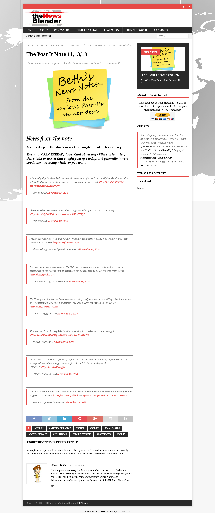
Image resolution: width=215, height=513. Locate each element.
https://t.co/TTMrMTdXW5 (44, 306)
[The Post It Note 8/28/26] (163, 59)
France (80, 428)
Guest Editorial (86, 30)
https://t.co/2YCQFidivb (65, 395)
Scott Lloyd (104, 434)
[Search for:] (173, 36)
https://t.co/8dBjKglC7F (111, 182)
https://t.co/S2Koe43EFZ (43, 335)
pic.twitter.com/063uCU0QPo (70, 214)
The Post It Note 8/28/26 (160, 75)
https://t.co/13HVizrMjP (66, 242)
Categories (161, 30)
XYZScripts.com (123, 512)
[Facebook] (189, 6)
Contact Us (61, 30)
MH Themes (82, 503)
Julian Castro (112, 428)
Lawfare (141, 188)
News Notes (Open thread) (88, 63)
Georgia (94, 428)
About (44, 30)
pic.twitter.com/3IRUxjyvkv (45, 185)
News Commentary (51, 45)
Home (29, 30)
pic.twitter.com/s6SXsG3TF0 (112, 395)
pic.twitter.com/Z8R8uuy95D (156, 157)
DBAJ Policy (111, 30)
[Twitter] (183, 6)
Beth (68, 63)
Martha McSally (38, 434)
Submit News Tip (136, 30)
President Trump (82, 434)
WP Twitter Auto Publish (95, 512)
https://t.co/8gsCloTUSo (42, 274)
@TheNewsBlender (150, 146)
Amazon (38, 428)
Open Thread (60, 434)
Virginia (121, 434)
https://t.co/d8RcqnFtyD (160, 150)
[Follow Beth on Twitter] (52, 485)
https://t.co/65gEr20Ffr (42, 214)
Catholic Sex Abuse (60, 428)
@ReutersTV (90, 395)
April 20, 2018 (148, 165)
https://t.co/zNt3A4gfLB (53, 367)
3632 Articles (77, 465)
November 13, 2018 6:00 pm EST (46, 63)
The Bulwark (144, 181)
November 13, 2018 (57, 192)
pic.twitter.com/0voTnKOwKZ (72, 335)
